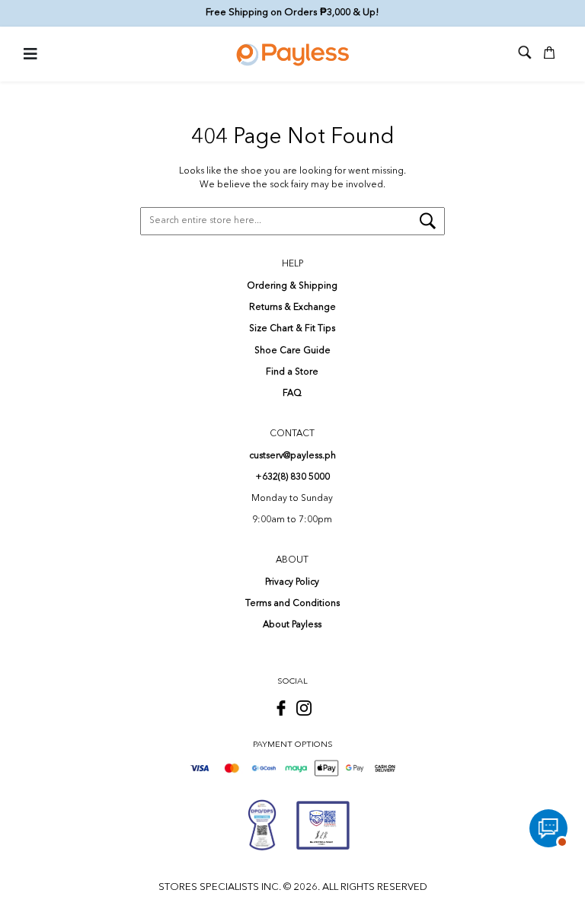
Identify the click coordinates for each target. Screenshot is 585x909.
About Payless (292, 625)
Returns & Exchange (292, 307)
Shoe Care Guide (292, 351)
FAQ (292, 393)
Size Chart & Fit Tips (292, 328)
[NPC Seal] (262, 825)
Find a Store (292, 372)
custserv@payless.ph (292, 456)
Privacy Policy (292, 582)
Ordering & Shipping (292, 286)
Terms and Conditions (292, 603)
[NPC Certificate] (323, 825)
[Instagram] (303, 708)
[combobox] (292, 221)
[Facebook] (281, 708)
